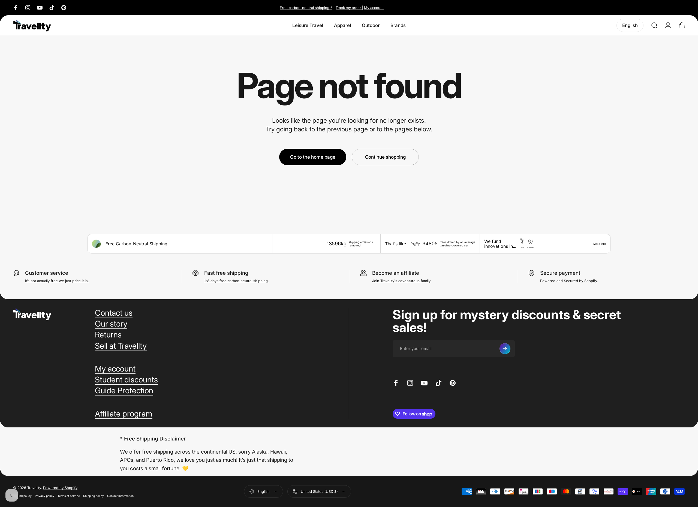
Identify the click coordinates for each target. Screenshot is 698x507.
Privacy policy (44, 496)
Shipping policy (93, 496)
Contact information (120, 496)
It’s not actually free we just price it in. (57, 281)
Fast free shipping (226, 273)
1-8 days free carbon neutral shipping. (236, 281)
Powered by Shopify (60, 487)
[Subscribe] (505, 348)
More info (599, 243)
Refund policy (22, 496)
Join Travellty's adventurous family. (401, 281)
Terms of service (69, 496)
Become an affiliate (395, 273)
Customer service (46, 273)
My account (374, 7)
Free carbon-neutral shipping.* (306, 7)
